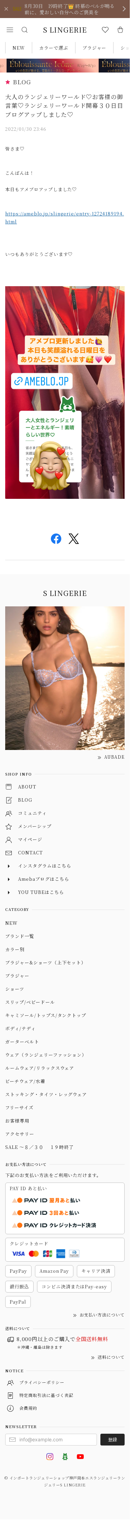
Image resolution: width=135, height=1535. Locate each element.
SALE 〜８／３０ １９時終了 (39, 1147)
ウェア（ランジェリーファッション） (46, 1054)
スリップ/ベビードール (30, 1002)
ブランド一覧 (19, 936)
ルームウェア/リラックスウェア (39, 1068)
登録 (112, 1439)
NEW (18, 47)
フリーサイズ (19, 1107)
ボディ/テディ (20, 1028)
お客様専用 (17, 1120)
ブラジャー (94, 47)
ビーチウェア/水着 (25, 1081)
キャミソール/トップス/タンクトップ (45, 1015)
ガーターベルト (22, 1041)
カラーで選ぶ (53, 47)
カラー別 (15, 949)
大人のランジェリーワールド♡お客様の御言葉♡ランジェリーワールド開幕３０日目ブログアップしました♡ (64, 105)
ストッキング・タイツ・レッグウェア (46, 1094)
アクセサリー (19, 1134)
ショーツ (14, 989)
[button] (9, 30)
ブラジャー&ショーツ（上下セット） (45, 962)
